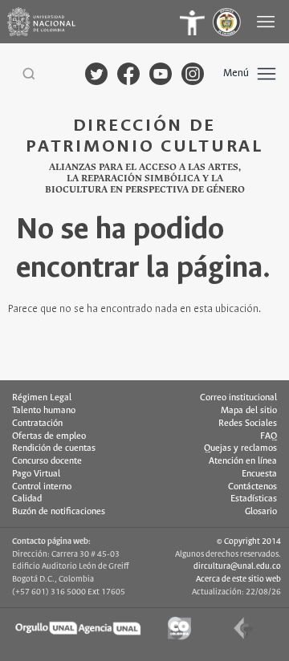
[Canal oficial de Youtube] (160, 74)
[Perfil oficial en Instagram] (192, 74)
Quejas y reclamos (240, 448)
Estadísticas (253, 499)
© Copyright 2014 (249, 541)
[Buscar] (29, 74)
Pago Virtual (36, 474)
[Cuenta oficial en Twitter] (96, 74)
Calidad (27, 499)
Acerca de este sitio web (238, 579)
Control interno (41, 487)
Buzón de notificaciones (58, 512)
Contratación (37, 423)
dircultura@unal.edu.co (237, 566)
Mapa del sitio (249, 411)
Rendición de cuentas (54, 448)
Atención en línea (243, 461)
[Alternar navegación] (267, 21)
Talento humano (43, 411)
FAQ (268, 436)
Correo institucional (238, 398)
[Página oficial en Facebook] (128, 74)
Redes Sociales (247, 423)
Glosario (261, 512)
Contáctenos (252, 487)
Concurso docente (47, 461)
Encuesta (259, 474)
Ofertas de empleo (49, 436)
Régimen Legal (41, 398)
